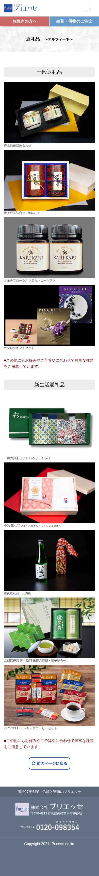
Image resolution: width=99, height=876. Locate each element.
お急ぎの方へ (24, 21)
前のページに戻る (52, 763)
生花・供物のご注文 (74, 21)
